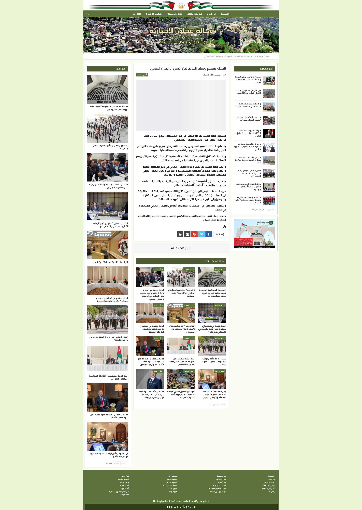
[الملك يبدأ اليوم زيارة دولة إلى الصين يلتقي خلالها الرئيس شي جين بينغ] (150, 379)
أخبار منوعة (173, 491)
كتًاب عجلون (124, 482)
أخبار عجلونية (221, 479)
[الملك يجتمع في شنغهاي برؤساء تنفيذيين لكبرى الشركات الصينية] (150, 313)
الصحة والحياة (123, 479)
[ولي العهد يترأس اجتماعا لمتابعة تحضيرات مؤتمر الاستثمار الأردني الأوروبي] (212, 379)
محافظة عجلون (194, 14)
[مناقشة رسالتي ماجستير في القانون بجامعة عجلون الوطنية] (269, 187)
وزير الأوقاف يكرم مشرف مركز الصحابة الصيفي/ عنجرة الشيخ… (247, 146)
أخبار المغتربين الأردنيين (217, 488)
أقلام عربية (124, 485)
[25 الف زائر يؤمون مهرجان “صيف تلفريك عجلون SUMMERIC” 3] (269, 120)
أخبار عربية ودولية (219, 485)
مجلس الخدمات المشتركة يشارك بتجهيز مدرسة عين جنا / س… (247, 159)
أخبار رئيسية (221, 476)
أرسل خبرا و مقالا (154, 14)
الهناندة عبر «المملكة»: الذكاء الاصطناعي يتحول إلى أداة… (248, 133)
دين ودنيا (125, 476)
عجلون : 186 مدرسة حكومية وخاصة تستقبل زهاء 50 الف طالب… (248, 79)
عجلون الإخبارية (175, 14)
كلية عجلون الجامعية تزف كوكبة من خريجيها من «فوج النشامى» (247, 200)
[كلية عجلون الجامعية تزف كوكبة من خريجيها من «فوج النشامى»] (269, 200)
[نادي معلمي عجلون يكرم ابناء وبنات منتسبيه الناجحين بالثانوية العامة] (269, 173)
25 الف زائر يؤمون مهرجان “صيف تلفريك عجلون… (249, 118)
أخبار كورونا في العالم (218, 491)
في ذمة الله (172, 476)
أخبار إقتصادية (172, 482)
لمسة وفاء (124, 494)
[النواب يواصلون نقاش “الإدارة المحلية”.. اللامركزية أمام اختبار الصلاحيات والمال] (181, 379)
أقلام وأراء (125, 488)
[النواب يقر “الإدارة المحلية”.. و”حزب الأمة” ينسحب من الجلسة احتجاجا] (181, 313)
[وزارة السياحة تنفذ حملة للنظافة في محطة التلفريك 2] (269, 107)
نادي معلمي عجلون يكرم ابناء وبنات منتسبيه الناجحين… (249, 173)
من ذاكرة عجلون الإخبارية (119, 491)
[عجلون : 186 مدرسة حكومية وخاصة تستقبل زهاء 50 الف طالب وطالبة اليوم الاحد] (269, 80)
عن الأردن (211, 14)
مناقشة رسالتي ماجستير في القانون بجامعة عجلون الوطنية (248, 186)
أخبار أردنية (142, 75)
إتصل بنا (137, 14)
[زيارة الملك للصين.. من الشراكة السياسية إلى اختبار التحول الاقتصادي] (181, 346)
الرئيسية (225, 14)
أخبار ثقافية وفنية (170, 485)
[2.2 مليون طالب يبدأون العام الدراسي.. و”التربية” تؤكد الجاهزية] (181, 277)
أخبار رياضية (172, 488)
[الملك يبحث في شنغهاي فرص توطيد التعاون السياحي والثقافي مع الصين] (212, 313)
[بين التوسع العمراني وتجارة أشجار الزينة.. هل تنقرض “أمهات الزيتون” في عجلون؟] (269, 93)
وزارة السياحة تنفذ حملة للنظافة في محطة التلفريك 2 (247, 105)
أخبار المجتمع (172, 479)
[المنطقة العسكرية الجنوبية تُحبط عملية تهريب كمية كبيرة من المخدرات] (212, 277)
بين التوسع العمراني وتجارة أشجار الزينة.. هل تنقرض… (248, 91)
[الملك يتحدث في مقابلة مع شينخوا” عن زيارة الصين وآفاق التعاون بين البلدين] (150, 346)
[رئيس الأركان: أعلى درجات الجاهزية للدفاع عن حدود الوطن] (212, 346)
